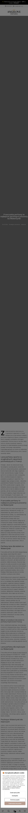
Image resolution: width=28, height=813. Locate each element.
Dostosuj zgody (14, 800)
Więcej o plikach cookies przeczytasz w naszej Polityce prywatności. (12, 788)
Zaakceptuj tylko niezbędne (15, 794)
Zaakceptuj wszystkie (15, 803)
